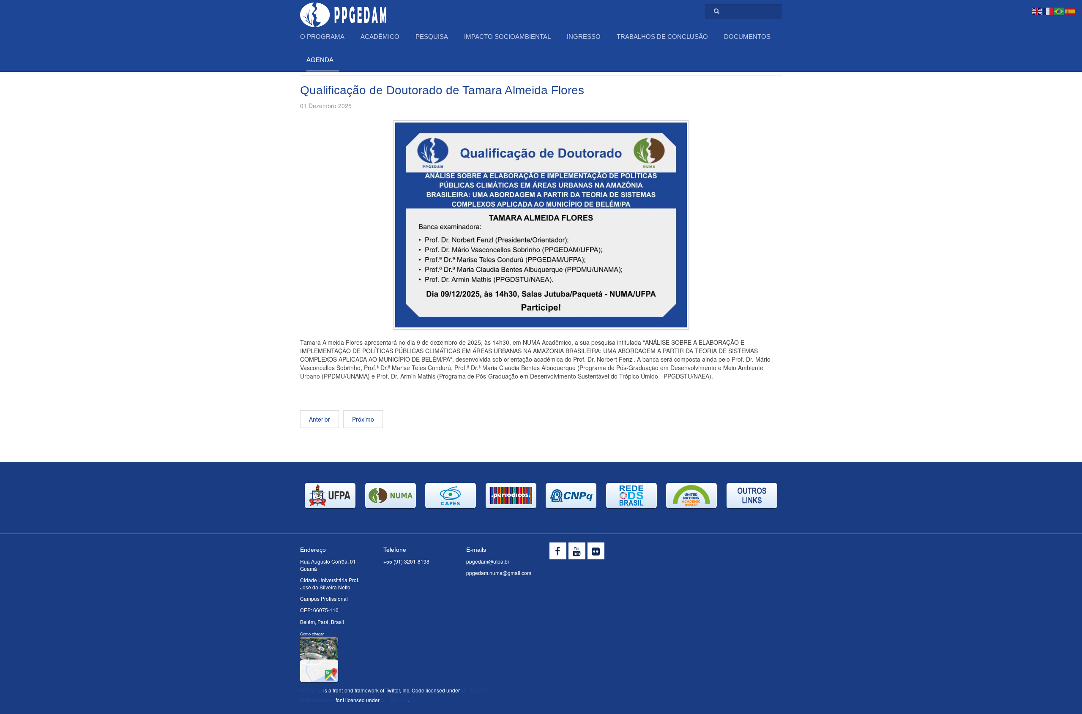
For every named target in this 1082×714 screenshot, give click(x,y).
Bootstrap (311, 690)
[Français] (1048, 10)
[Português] (1059, 10)
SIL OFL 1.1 (394, 699)
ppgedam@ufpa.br (487, 561)
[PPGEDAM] (343, 11)
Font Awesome (317, 699)
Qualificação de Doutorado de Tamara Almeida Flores (442, 90)
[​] (557, 550)
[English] (1037, 10)
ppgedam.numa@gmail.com (498, 572)
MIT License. (475, 690)
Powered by (743, 553)
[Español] (1070, 10)
